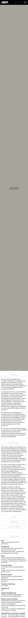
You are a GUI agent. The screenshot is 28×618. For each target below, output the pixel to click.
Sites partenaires (14, 527)
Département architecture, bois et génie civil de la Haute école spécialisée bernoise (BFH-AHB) (13, 396)
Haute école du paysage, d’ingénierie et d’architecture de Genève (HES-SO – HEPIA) (13, 404)
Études (14, 517)
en (18, 2)
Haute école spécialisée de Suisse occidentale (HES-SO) (12, 388)
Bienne (18, 408)
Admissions (14, 522)
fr (22, 2)
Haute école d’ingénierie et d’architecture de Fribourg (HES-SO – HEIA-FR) (13, 400)
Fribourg (23, 408)
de (15, 2)
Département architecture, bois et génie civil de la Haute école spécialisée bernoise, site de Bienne (13, 602)
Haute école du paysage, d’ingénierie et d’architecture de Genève (13, 609)
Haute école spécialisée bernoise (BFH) (12, 386)
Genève (5, 410)
